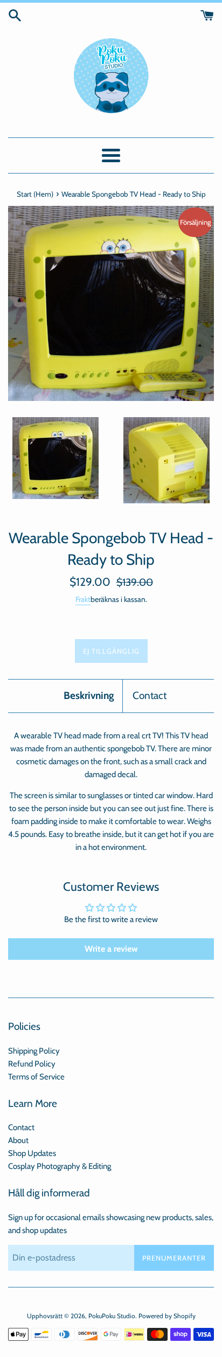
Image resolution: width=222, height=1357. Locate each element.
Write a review (111, 949)
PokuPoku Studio (111, 1316)
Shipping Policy (34, 1051)
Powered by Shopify (167, 1316)
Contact (149, 695)
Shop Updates (32, 1153)
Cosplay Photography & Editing (59, 1166)
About (18, 1140)
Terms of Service (36, 1077)
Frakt (83, 599)
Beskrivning (89, 695)
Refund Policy (32, 1064)
